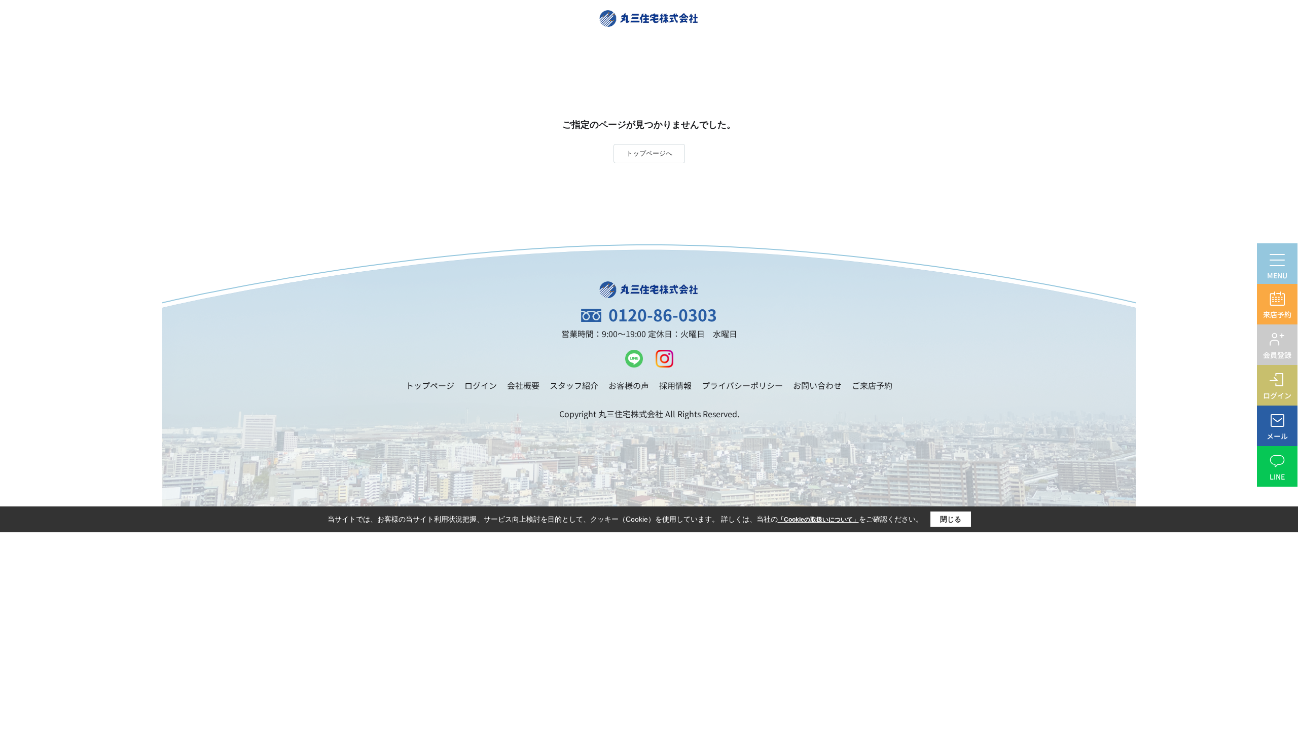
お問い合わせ (817, 385)
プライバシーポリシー (742, 385)
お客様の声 (628, 385)
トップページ (430, 385)
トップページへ (649, 153)
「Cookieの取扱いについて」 (818, 519)
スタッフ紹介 (574, 385)
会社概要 (523, 385)
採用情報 (675, 385)
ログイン (480, 385)
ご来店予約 (872, 385)
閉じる (950, 519)
